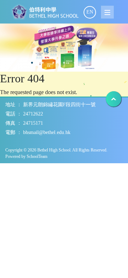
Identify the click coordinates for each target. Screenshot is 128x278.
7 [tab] (74, 62)
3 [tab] (32, 62)
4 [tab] (42, 62)
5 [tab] (53, 62)
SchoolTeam (37, 156)
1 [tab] (10, 62)
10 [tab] (106, 62)
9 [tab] (96, 62)
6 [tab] (64, 62)
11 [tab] (117, 62)
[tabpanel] (64, 48)
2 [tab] (21, 62)
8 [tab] (85, 62)
